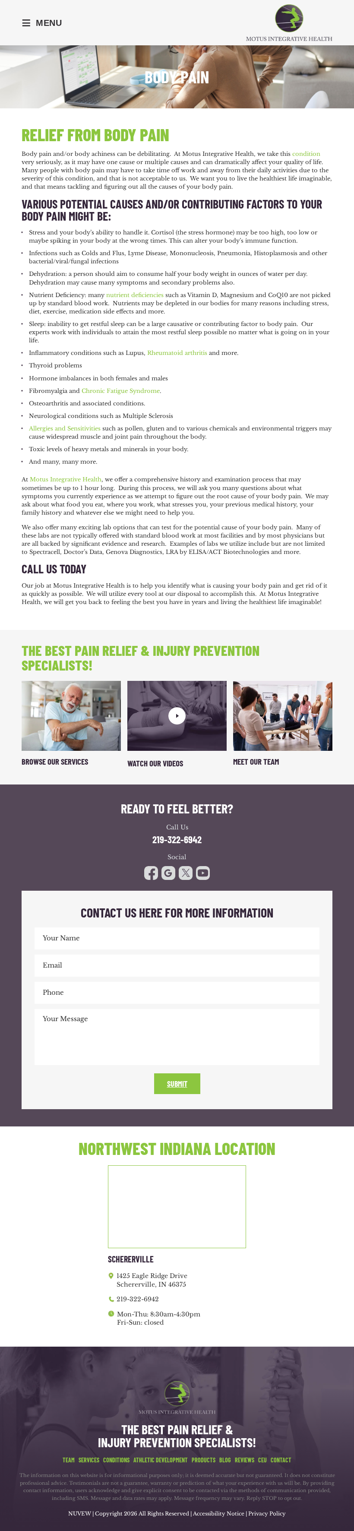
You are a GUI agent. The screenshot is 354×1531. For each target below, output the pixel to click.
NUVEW (79, 1513)
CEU (262, 1460)
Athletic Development (160, 1460)
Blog (225, 1460)
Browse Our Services (55, 761)
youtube (186, 873)
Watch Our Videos (155, 763)
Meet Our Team (256, 761)
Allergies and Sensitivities (65, 428)
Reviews (244, 1460)
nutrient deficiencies (135, 295)
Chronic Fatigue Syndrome (121, 391)
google (168, 873)
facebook (151, 873)
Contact (281, 1460)
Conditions (116, 1460)
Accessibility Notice (219, 1513)
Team (69, 1460)
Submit (177, 1083)
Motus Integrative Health (65, 479)
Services (89, 1460)
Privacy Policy (267, 1513)
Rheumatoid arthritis (177, 353)
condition (306, 154)
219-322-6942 (177, 840)
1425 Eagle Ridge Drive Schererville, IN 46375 (152, 1280)
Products (203, 1460)
